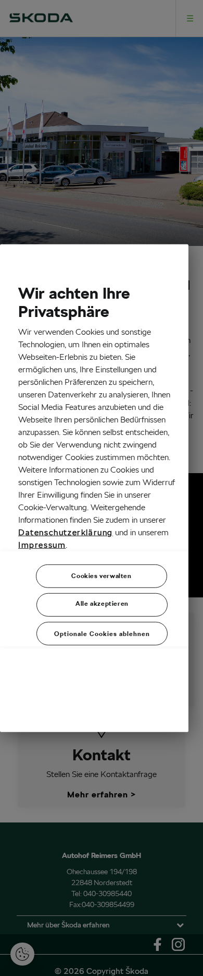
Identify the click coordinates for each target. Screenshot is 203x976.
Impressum (42, 545)
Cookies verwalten (101, 576)
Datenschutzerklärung (65, 532)
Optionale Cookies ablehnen (102, 634)
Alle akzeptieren (102, 603)
